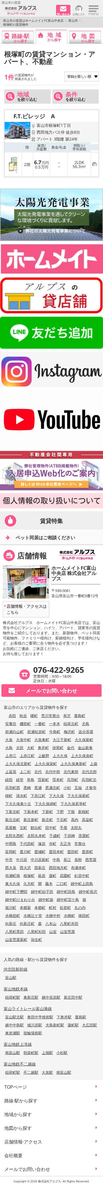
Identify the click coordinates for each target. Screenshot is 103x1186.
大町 (30, 747)
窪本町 (58, 779)
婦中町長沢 (88, 891)
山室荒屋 (67, 931)
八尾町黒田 (14, 931)
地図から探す (18, 1128)
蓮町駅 (73, 1025)
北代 (38, 771)
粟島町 (79, 715)
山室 (53, 931)
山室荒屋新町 (16, 939)
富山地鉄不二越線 (20, 1064)
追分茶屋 (85, 731)
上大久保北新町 (18, 763)
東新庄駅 (30, 997)
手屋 (63, 827)
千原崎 (69, 835)
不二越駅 (30, 1072)
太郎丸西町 (14, 835)
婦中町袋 (45, 899)
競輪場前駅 (32, 1033)
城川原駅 (34, 1025)
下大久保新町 (78, 795)
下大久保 (56, 795)
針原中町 (81, 875)
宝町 (23, 827)
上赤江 (10, 755)
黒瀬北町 (52, 787)
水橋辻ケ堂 (32, 915)
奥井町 (43, 747)
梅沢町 (69, 731)
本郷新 (25, 907)
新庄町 (47, 819)
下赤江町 (38, 795)
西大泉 (10, 867)
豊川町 (25, 851)
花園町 (65, 875)
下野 (60, 811)
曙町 (34, 715)
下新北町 (12, 811)
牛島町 (54, 731)
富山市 (73, 20)
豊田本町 (56, 851)
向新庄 (10, 923)
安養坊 (10, 723)
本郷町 (39, 907)
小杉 (67, 787)
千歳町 (54, 835)
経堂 (19, 779)
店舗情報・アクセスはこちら (27, 609)
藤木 (49, 883)
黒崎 (27, 787)
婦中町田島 (66, 891)
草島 (30, 779)
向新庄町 (27, 923)
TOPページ (15, 1087)
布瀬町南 (12, 875)
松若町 (65, 907)
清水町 (21, 795)
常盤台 (80, 843)
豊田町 (72, 851)
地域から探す (18, 1114)
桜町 (9, 795)
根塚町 (29, 875)
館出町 (36, 827)
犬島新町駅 (54, 1025)
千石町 (62, 819)
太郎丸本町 (36, 835)
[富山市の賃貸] (28, 10)
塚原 (41, 843)
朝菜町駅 (30, 1052)
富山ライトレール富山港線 (28, 1008)
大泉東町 (41, 739)
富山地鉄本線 (16, 989)
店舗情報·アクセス (23, 1142)
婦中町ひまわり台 (20, 899)
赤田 (12, 715)
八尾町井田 (69, 923)
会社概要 (13, 1155)
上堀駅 (47, 1052)
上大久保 (60, 755)
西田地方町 (58, 867)
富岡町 (10, 851)
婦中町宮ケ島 (68, 899)
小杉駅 (62, 1052)
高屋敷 (10, 827)
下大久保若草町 (73, 803)
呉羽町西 (12, 787)
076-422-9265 (58, 669)
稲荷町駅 (12, 997)
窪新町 (43, 779)
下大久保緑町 (46, 803)
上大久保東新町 (73, 763)
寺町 (52, 843)
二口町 (61, 883)
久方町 (29, 883)
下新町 (47, 811)
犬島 (85, 723)
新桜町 (83, 811)
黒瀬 (38, 787)
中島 (56, 859)
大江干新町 (62, 739)
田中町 (50, 827)
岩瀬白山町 (14, 731)
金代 (70, 747)
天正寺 (65, 843)
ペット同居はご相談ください (45, 537)
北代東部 (71, 771)
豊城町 (39, 851)
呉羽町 (72, 779)
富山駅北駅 (14, 1017)
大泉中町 (23, 739)
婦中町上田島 (82, 883)
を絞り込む (27, 96)
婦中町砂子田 (42, 891)
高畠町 (87, 819)
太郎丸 (76, 827)
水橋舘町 (12, 915)
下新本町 (30, 811)
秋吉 (23, 715)
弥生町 (36, 939)
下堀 (71, 811)
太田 (19, 747)
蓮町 (52, 875)
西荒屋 (90, 859)
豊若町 (87, 851)
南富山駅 (12, 1052)
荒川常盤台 (50, 715)
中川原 (21, 859)
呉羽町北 (89, 779)
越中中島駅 (14, 1025)
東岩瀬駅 (12, 1033)
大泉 (9, 739)
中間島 (10, 843)
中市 (9, 859)
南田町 (84, 915)
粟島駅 (80, 1017)
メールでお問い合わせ (27, 1169)
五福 (78, 787)
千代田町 (27, 843)
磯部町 (25, 723)
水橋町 (69, 915)
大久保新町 (84, 739)
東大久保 (12, 883)
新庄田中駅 (73, 997)
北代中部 (52, 771)
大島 (9, 747)
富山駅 (10, 977)
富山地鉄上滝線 (18, 1044)
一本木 (54, 723)
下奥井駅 (64, 1017)
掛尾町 (58, 747)
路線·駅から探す (20, 1100)
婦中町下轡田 (16, 891)
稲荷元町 (71, 723)
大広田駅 (89, 1025)
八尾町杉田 (36, 931)
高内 (74, 819)
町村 (52, 907)
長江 (67, 859)
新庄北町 (12, 819)
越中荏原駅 (51, 997)
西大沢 (25, 867)
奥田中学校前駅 (40, 1017)
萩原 (41, 875)
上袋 (93, 763)
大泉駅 (47, 1072)
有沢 (67, 715)
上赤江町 (27, 755)
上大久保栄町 (46, 763)
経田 (9, 779)
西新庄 (39, 867)
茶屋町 (84, 835)
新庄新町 (30, 819)
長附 (78, 859)
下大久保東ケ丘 (18, 803)
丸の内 (80, 907)
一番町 (39, 723)
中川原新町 (40, 859)
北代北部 (89, 771)
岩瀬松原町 (36, 731)
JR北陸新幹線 (15, 969)
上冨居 (10, 771)
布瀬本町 (78, 867)
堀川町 (10, 907)
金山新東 (85, 747)
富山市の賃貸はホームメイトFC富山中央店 (33, 20)
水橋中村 (52, 915)
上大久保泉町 (82, 755)
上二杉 (25, 771)
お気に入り (79, 13)
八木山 (50, 923)
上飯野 (43, 755)
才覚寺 (90, 787)
